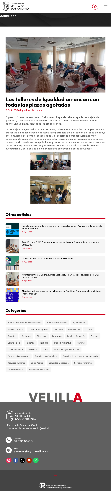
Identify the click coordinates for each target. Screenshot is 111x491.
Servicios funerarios (83, 363)
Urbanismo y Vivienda (39, 369)
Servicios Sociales (16, 369)
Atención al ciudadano (57, 322)
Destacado (26, 336)
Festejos (94, 336)
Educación (57, 336)
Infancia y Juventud (62, 343)
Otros (45, 349)
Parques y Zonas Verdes (18, 356)
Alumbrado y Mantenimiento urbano (24, 322)
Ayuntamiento (79, 322)
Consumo (58, 329)
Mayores (81, 343)
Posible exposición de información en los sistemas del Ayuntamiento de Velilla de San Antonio (62, 227)
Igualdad (26, 110)
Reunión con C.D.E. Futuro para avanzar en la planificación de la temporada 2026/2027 (60, 243)
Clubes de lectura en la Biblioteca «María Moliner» (47, 258)
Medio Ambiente (15, 349)
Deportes (12, 336)
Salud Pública (37, 363)
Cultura (89, 329)
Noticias (37, 110)
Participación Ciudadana (46, 356)
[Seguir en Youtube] (29, 460)
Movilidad (32, 349)
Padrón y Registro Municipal (66, 349)
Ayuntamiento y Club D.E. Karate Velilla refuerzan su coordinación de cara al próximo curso (61, 276)
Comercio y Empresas (38, 329)
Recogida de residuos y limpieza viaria (80, 356)
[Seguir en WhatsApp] (36, 460)
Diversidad (42, 336)
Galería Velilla (14, 343)
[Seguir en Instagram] (9, 460)
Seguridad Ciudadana (59, 363)
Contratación (74, 329)
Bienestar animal (15, 329)
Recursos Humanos (16, 363)
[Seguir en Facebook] (15, 460)
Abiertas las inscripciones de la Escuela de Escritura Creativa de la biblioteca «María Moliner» (61, 292)
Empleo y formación (76, 336)
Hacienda (30, 343)
